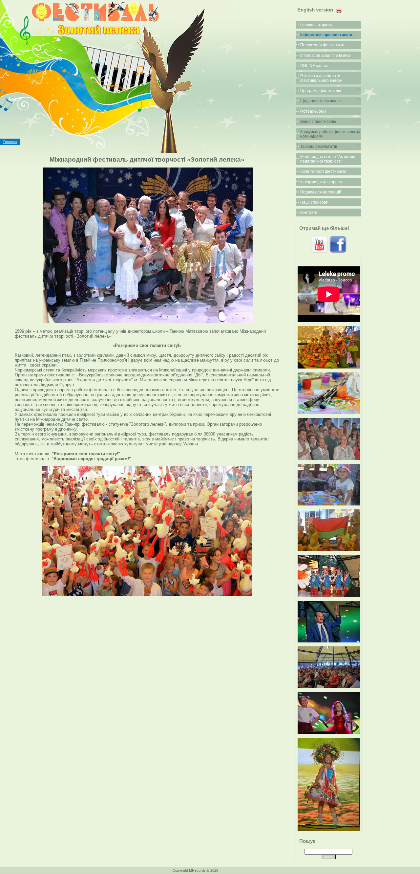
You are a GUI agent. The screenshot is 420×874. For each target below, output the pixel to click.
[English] (339, 10)
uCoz (243, 870)
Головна (10, 142)
